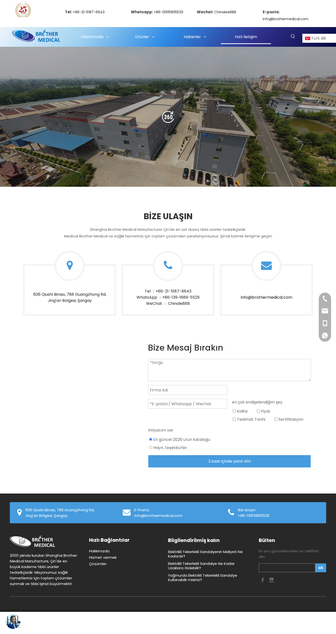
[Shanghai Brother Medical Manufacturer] (168, 117)
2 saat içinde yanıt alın (229, 461)
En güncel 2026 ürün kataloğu (181, 439)
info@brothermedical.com (285, 18)
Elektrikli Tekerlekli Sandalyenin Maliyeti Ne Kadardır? (205, 554)
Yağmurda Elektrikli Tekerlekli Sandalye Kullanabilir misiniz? (202, 577)
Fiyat (265, 411)
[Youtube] (271, 580)
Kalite (242, 411)
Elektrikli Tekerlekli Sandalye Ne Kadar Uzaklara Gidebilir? (201, 566)
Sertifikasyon (290, 419)
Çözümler (98, 563)
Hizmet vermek (103, 557)
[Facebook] (263, 580)
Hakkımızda (99, 551)
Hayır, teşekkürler (169, 447)
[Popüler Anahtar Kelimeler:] (293, 36)
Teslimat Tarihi (250, 419)
